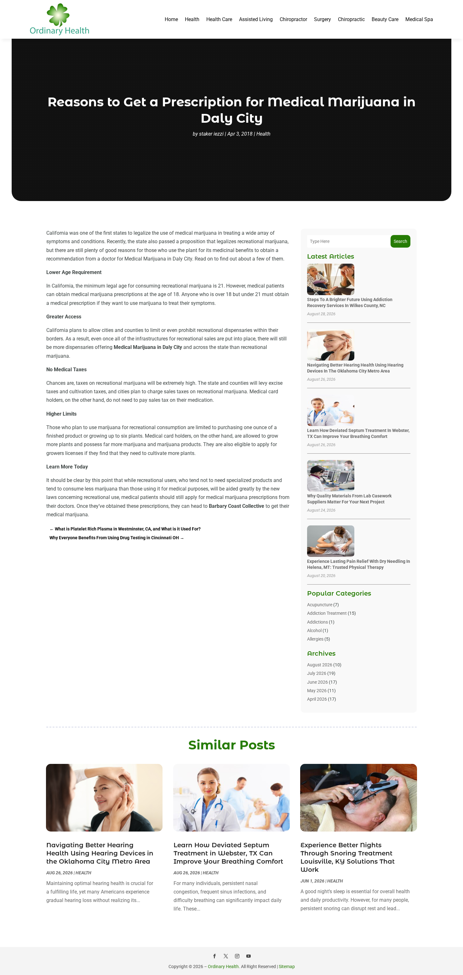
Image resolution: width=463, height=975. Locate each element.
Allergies (315, 639)
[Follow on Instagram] (237, 956)
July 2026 (316, 673)
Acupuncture (319, 604)
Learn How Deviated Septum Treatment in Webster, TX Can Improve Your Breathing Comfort (228, 853)
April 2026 (317, 699)
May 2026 (317, 690)
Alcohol (314, 630)
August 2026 (319, 664)
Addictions (317, 622)
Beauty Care (385, 19)
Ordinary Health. (224, 966)
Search (400, 241)
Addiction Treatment (327, 613)
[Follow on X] (225, 956)
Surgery (322, 19)
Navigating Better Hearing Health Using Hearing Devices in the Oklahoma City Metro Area (99, 853)
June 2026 (317, 682)
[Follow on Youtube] (248, 956)
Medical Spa (419, 19)
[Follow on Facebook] (214, 956)
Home (171, 19)
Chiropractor (293, 19)
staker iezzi (211, 134)
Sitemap (287, 966)
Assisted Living (256, 19)
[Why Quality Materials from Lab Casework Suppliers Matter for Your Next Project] (330, 476)
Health (192, 19)
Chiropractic (351, 19)
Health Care (219, 19)
